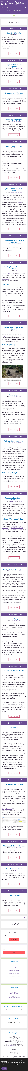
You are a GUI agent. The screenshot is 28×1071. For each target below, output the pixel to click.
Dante (5, 273)
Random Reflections (16, 94)
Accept (4, 1068)
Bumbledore (10, 273)
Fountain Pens (13, 501)
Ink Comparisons (14, 967)
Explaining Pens (14, 895)
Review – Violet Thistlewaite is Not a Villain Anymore (14, 995)
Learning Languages (14, 120)
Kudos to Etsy (14, 395)
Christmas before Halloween (14, 846)
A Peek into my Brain (14, 869)
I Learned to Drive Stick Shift (14, 569)
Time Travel (14, 619)
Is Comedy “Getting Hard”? (14, 670)
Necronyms (14, 727)
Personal (16, 34)
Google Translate (7, 809)
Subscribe (13, 939)
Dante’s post (5, 279)
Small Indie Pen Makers (14, 973)
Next (24, 917)
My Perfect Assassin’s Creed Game (14, 190)
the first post (12, 41)
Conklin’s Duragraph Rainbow (12, 530)
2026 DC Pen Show (14, 993)
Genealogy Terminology (14, 784)
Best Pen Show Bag (14, 991)
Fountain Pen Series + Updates (14, 965)
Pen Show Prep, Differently (14, 997)
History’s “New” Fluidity (14, 93)
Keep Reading (14, 54)
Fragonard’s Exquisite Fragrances (14, 66)
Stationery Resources (14, 970)
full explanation (11, 1045)
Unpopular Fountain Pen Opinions (14, 499)
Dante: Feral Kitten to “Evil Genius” (14, 328)
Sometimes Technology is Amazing (14, 241)
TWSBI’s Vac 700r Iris (17, 528)
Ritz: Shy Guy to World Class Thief (14, 268)
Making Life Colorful (14, 146)
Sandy (19, 273)
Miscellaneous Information (16, 192)
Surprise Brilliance (14, 992)
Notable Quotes (14, 979)
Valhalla (19, 202)
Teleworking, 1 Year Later (14, 441)
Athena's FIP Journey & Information (14, 976)
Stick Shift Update (14, 33)
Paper (20, 501)
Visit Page (14, 3)
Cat (16, 270)
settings (16, 1064)
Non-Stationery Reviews (16, 68)
